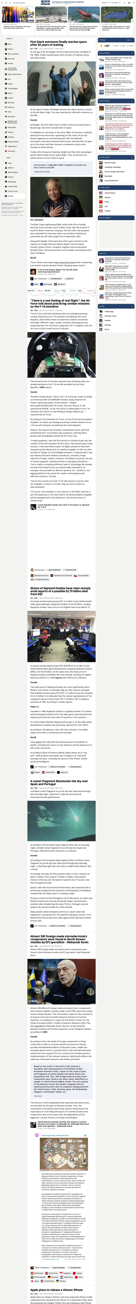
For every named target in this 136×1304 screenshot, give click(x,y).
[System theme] (6, 3)
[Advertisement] (116, 234)
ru (134, 3)
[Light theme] (2, 3)
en (129, 3)
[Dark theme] (10, 3)
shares (39, 742)
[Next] (133, 21)
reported (38, 1026)
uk (124, 3)
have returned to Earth (65, 262)
